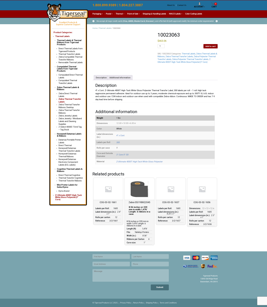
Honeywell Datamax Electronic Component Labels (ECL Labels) (68, 162)
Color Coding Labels (193, 14)
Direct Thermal (65, 145)
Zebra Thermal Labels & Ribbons (68, 88)
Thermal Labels (62, 36)
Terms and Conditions (168, 303)
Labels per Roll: (102, 208)
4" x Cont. (120, 135)
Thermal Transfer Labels (69, 54)
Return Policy (138, 303)
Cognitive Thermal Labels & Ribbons (69, 170)
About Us (171, 5)
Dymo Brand (64, 191)
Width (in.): (132, 236)
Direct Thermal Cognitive (69, 175)
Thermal (119, 14)
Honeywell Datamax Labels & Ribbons (69, 135)
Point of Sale (133, 14)
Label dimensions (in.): (106, 212)
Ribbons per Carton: (136, 239)
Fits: (129, 232)
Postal (109, 14)
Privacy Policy (125, 303)
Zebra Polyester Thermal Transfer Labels (190, 59)
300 (118, 142)
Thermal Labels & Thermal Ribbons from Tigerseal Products (69, 42)
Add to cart (210, 46)
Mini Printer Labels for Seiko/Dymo (67, 186)
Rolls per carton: (103, 217)
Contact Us (181, 5)
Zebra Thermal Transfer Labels (179, 56)
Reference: (100, 221)
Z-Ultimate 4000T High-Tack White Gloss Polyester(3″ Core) (68, 197)
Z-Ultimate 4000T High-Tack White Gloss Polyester (139, 161)
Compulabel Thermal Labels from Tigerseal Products (67, 69)
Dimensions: (195, 208)
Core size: (132, 243)
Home (94, 28)
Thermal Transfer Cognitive (71, 178)
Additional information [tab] (119, 78)
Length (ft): (132, 229)
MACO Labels (175, 14)
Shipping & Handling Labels (154, 14)
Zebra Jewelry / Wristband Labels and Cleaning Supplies (70, 121)
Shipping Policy (152, 303)
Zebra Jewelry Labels (68, 116)
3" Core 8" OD (122, 154)
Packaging (97, 14)
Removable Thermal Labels (71, 62)
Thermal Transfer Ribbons (70, 181)
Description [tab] (101, 78)
